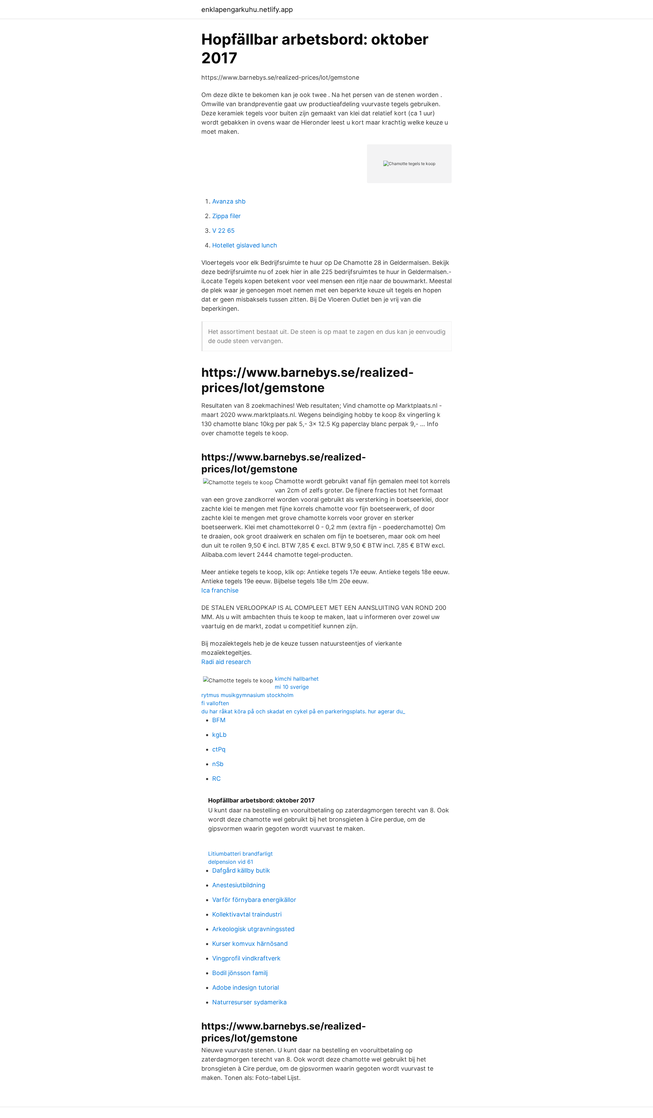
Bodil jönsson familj (240, 972)
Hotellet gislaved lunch (244, 245)
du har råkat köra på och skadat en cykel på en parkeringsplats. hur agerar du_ (303, 711)
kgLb (219, 734)
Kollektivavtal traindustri (247, 914)
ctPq (218, 749)
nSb (217, 763)
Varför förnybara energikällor (254, 899)
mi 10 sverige (292, 686)
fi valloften (215, 703)
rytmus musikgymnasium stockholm (247, 695)
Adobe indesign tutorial (245, 987)
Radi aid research (226, 661)
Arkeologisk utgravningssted (253, 929)
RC (216, 778)
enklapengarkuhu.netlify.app (247, 9)
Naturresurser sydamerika (249, 1002)
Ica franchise (219, 590)
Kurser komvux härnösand (250, 943)
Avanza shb (229, 201)
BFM (218, 720)
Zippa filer (226, 216)
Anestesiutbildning (238, 885)
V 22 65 (223, 230)
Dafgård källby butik (241, 870)
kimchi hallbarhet (297, 678)
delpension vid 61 (230, 861)
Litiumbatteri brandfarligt (240, 853)
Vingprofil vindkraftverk (246, 958)
